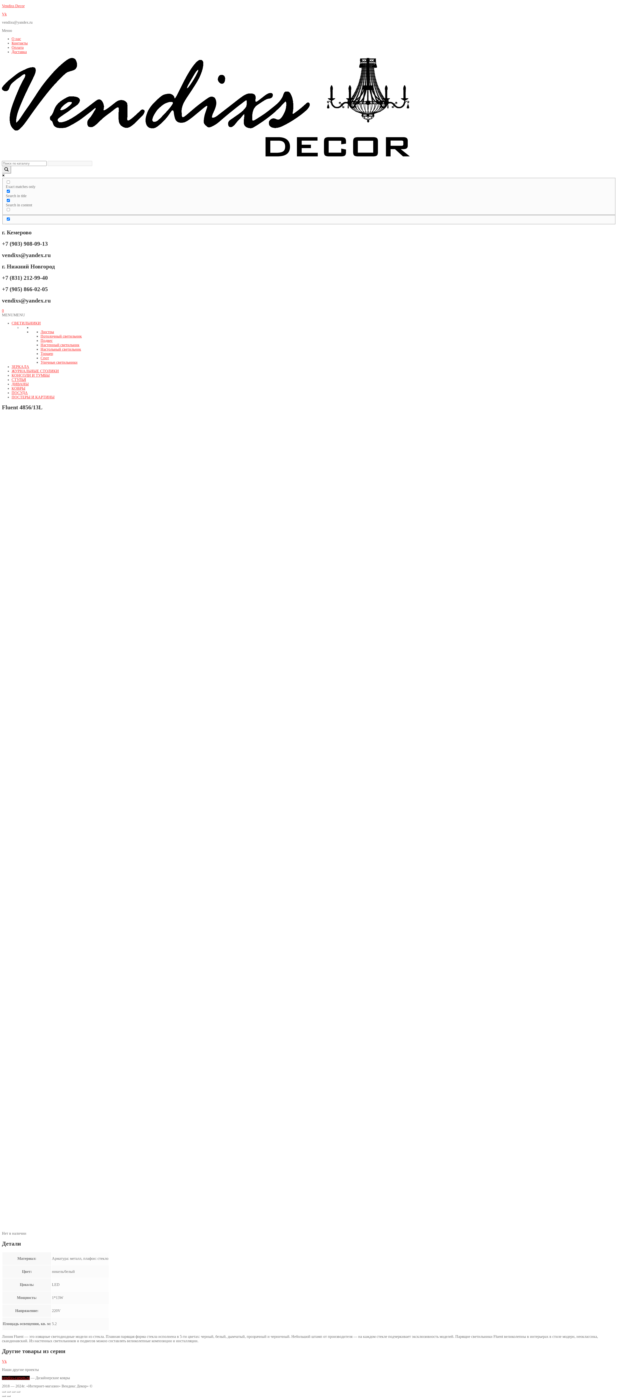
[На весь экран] (9, 1391)
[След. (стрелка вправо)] (9, 1396)
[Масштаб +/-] (4, 1391)
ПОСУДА (20, 393)
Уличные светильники (59, 362)
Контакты (20, 43)
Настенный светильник (60, 345)
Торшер (47, 354)
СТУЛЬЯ (19, 380)
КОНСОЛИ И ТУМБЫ (31, 375)
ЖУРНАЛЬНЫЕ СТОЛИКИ (35, 371)
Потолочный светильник (61, 336)
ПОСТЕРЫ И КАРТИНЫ (33, 397)
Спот (45, 358)
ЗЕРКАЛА (20, 367)
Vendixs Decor (13, 6)
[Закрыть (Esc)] (18, 1391)
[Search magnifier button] (6, 169)
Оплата (18, 47)
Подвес (47, 341)
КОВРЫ (18, 388)
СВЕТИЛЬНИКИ (26, 323)
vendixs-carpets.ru (16, 1378)
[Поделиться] (13, 1391)
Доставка (19, 52)
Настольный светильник (61, 349)
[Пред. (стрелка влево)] (4, 1396)
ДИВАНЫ (20, 384)
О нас (16, 39)
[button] (309, 31)
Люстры (47, 332)
